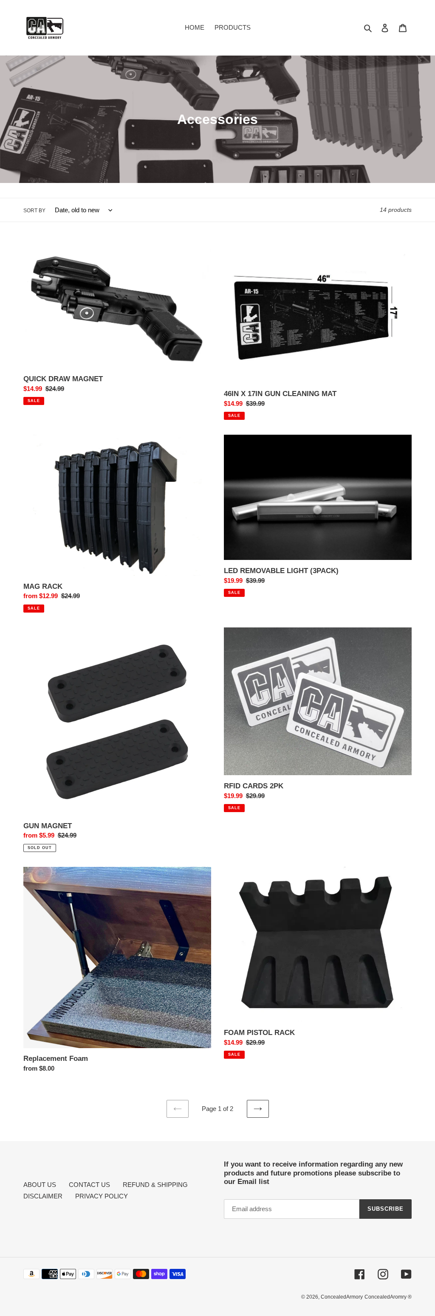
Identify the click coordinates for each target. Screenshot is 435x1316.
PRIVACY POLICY (101, 1196)
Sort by (34, 211)
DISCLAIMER (42, 1196)
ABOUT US (39, 1184)
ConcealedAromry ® (388, 1297)
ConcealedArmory (342, 1297)
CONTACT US (89, 1184)
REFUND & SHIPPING (155, 1184)
